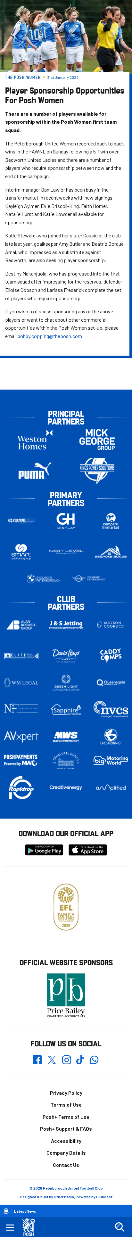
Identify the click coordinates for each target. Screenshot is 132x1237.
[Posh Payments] (21, 761)
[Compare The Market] (111, 521)
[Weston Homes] (35, 440)
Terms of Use (66, 1104)
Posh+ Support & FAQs (66, 1129)
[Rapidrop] (21, 788)
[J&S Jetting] (66, 625)
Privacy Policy (66, 1093)
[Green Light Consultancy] (66, 682)
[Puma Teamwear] (35, 471)
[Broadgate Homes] (66, 760)
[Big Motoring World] (111, 760)
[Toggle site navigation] (10, 1227)
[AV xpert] (21, 737)
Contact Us (66, 1165)
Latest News (25, 1211)
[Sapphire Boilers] (66, 709)
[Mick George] (97, 440)
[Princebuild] (21, 521)
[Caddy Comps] (111, 655)
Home (6, 1211)
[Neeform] (21, 709)
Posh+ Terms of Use (66, 1117)
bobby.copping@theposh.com (50, 336)
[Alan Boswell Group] (21, 625)
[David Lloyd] (66, 656)
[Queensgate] (111, 682)
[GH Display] (66, 521)
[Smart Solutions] (21, 552)
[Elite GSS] (21, 655)
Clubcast (104, 1196)
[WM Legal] (21, 682)
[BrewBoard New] (111, 737)
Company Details (66, 1153)
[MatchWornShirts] (66, 737)
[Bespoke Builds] (111, 552)
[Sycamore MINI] (88, 579)
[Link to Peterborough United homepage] (31, 1227)
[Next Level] (66, 552)
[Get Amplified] (111, 787)
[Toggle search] (119, 1227)
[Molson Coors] (111, 625)
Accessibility (66, 1141)
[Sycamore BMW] (43, 579)
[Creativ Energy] (66, 787)
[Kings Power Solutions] (97, 471)
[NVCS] (111, 709)
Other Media (64, 1196)
